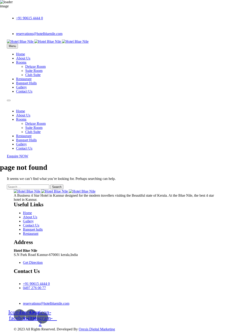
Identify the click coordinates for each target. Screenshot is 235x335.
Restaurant (23, 79)
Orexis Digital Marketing (97, 329)
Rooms (21, 62)
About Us (23, 58)
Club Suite (33, 75)
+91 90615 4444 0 (29, 18)
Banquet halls (33, 229)
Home (20, 54)
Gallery (21, 87)
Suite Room (33, 71)
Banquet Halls (26, 83)
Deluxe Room (35, 66)
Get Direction (33, 262)
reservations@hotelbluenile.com (39, 34)
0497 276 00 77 (34, 288)
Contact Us (24, 91)
